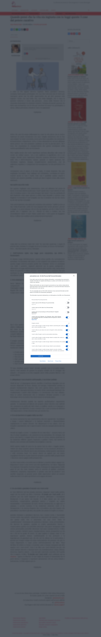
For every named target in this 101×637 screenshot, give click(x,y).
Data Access (50, 361)
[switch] (67, 303)
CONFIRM (40, 356)
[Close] (74, 276)
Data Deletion (43, 361)
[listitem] (50, 299)
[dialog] (50, 318)
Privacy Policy (58, 361)
